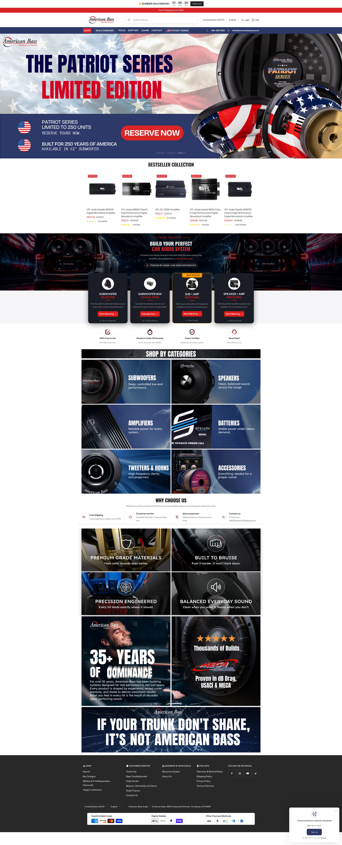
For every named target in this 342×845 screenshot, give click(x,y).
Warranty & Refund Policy (210, 771)
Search (86, 771)
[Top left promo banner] (125, 661)
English (232, 19)
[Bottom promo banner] (171, 729)
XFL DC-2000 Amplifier (167, 209)
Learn (145, 30)
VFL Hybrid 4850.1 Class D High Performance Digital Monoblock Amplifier (134, 213)
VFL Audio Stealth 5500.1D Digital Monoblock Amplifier (101, 211)
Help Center (132, 781)
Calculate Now (148, 314)
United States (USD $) (213, 19)
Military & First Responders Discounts (96, 783)
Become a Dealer (171, 771)
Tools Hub (131, 771)
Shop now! (197, 4)
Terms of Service (205, 786)
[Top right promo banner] (216, 661)
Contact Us (132, 795)
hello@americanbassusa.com (245, 30)
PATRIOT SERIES (179, 30)
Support (133, 30)
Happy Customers (92, 789)
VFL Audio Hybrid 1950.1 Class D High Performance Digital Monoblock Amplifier (205, 213)
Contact (156, 30)
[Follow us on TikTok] (255, 773)
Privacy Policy (204, 781)
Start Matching (191, 313)
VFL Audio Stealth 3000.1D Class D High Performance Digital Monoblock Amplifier (238, 213)
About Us (167, 776)
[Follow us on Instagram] (239, 773)
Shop (87, 30)
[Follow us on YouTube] (247, 773)
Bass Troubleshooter (136, 776)
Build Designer (105, 30)
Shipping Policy (204, 776)
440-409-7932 (218, 30)
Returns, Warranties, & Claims (141, 786)
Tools (121, 30)
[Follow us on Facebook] (232, 773)
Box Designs (89, 776)
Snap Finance (133, 790)
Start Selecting (106, 314)
